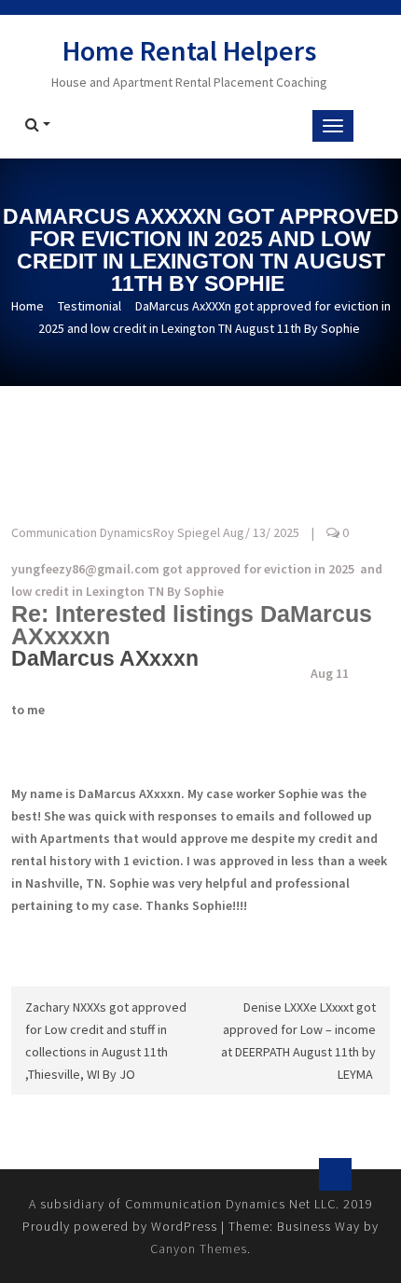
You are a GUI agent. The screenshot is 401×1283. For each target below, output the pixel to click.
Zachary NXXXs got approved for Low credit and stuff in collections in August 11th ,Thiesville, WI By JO (106, 1041)
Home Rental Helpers (189, 50)
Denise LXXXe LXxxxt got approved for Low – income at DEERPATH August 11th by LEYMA (298, 1041)
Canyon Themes (198, 1248)
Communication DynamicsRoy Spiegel (115, 532)
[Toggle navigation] (332, 126)
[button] (200, 732)
